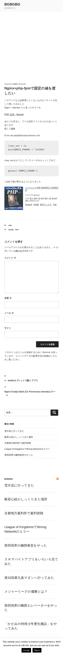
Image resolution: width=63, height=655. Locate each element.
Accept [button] (26, 650)
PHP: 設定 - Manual (13, 114)
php (10, 225)
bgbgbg (12, 4)
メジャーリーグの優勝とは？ (25, 591)
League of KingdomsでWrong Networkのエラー (27, 449)
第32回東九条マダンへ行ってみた (29, 578)
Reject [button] (37, 650)
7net (55, 204)
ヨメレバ (36, 195)
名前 (8, 298)
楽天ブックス (46, 204)
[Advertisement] (31, 44)
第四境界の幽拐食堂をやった (18, 455)
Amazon (28, 204)
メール (9, 313)
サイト (7, 328)
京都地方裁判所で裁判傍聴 (17, 443)
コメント (10, 257)
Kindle (36, 204)
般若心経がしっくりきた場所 (18, 437)
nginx (11, 230)
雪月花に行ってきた (14, 431)
